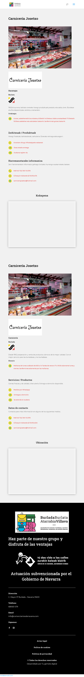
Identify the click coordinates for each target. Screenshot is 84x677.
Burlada (11, 342)
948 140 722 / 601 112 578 (22, 171)
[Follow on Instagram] (13, 628)
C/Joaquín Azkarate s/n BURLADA (25, 423)
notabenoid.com (6, 675)
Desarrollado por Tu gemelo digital (42, 664)
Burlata (11, 95)
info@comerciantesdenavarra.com (23, 616)
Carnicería (13, 338)
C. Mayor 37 (13, 597)
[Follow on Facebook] (9, 628)
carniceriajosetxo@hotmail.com (25, 181)
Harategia (12, 91)
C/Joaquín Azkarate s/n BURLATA (25, 176)
